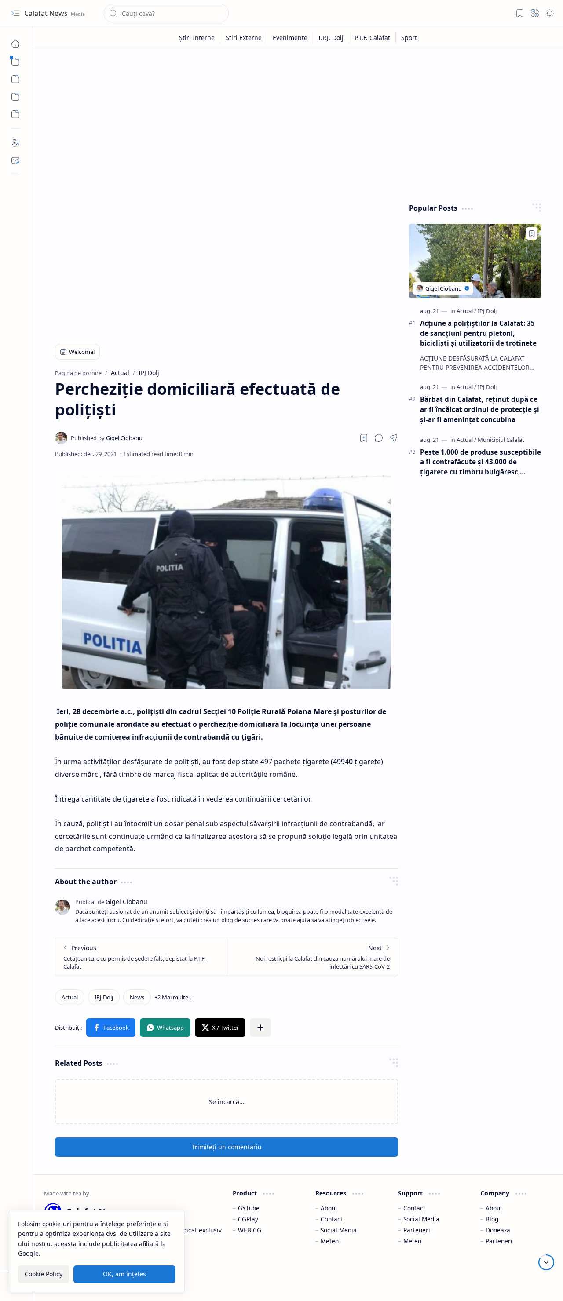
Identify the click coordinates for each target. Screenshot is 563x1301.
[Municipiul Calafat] (501, 440)
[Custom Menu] (15, 97)
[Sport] (409, 38)
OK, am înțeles (124, 1274)
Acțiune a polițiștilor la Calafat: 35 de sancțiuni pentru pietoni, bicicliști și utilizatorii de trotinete (478, 333)
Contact (332, 1219)
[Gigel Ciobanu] (107, 438)
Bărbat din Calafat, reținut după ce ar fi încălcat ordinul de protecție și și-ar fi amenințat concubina (479, 409)
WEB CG (249, 1230)
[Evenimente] (290, 38)
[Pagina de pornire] (15, 44)
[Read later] (363, 438)
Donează (498, 1230)
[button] (15, 13)
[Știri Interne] (197, 38)
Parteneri (416, 1230)
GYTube (249, 1208)
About (329, 1208)
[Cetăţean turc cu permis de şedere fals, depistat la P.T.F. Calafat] (141, 957)
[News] (137, 997)
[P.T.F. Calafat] (372, 38)
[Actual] (69, 997)
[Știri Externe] (243, 38)
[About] (15, 143)
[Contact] (15, 160)
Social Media (339, 1230)
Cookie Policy (43, 1274)
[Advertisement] (298, 124)
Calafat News (46, 13)
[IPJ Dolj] (104, 997)
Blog (492, 1219)
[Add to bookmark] (531, 233)
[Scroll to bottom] (546, 1262)
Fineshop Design (526, 1283)
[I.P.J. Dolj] (331, 38)
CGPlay (248, 1219)
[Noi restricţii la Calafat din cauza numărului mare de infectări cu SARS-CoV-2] (312, 957)
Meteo (330, 1241)
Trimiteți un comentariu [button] (227, 1147)
